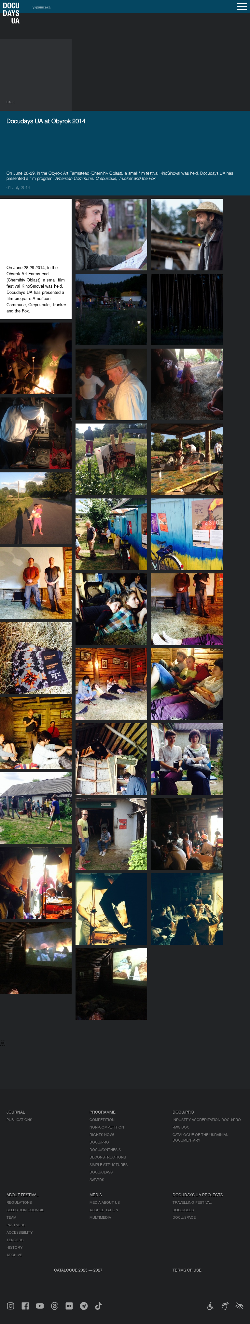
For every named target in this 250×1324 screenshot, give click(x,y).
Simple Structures (109, 1164)
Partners (16, 1224)
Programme (103, 1112)
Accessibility (20, 1232)
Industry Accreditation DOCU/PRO (207, 1119)
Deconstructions (108, 1156)
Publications (19, 1119)
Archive (14, 1254)
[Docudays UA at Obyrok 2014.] (111, 418)
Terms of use (187, 1270)
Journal (16, 1112)
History (14, 1247)
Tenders (15, 1239)
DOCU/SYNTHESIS (105, 1149)
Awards (97, 1179)
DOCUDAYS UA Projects (198, 1194)
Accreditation (104, 1209)
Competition (102, 1119)
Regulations (19, 1202)
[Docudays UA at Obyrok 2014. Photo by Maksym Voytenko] (111, 268)
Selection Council (25, 1209)
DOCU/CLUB (183, 1209)
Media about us (105, 1202)
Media (96, 1194)
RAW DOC (181, 1127)
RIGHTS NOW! (102, 1134)
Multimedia (100, 1217)
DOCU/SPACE (184, 1217)
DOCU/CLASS (101, 1171)
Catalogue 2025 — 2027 (78, 1270)
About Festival (23, 1194)
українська (41, 6)
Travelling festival (192, 1202)
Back (11, 102)
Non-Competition (107, 1127)
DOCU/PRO (99, 1141)
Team (11, 1217)
